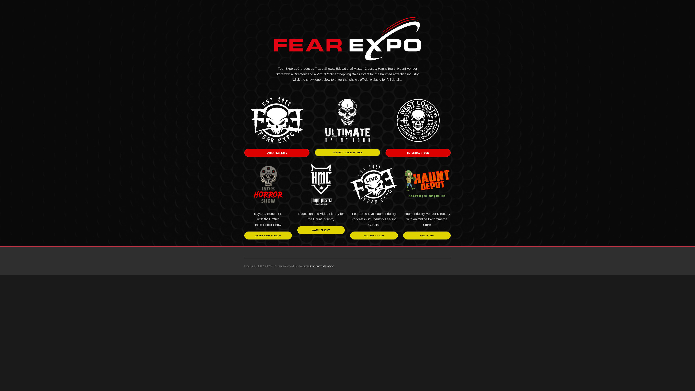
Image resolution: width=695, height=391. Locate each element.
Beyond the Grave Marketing (318, 266)
